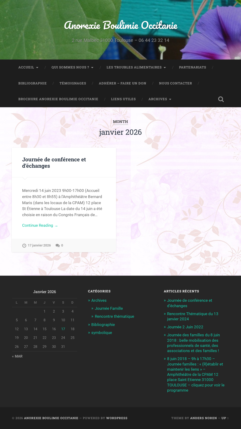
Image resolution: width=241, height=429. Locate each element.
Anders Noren (203, 418)
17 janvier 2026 (39, 245)
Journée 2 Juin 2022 (185, 327)
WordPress (117, 418)
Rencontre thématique (114, 316)
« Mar (17, 356)
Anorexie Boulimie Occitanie (120, 24)
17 (63, 329)
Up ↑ (225, 418)
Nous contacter (175, 83)
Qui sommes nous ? (70, 67)
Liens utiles (123, 99)
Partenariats (192, 67)
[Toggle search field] (221, 99)
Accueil (26, 67)
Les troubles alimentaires (134, 67)
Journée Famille (109, 308)
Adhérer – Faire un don (122, 83)
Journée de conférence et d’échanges (54, 162)
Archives (158, 99)
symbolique (101, 332)
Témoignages (73, 83)
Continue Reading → (40, 225)
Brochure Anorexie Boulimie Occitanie (58, 99)
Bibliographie (32, 83)
